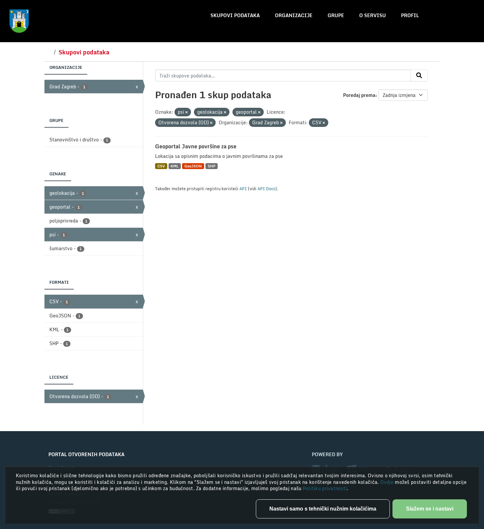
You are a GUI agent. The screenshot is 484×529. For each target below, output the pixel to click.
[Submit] (419, 75)
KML (174, 166)
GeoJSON (193, 166)
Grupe (336, 15)
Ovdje (387, 482)
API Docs (266, 188)
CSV (161, 166)
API (243, 188)
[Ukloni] (186, 112)
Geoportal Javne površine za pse (195, 146)
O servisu (372, 15)
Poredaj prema (359, 95)
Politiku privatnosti (325, 488)
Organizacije (293, 15)
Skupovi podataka (235, 15)
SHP (211, 166)
